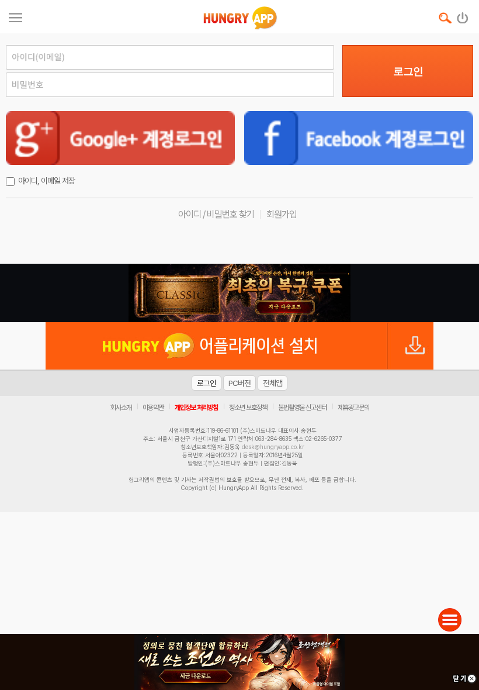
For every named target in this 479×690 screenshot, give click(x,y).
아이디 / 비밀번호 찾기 (216, 214)
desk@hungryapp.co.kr (273, 446)
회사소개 (120, 407)
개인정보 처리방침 (196, 407)
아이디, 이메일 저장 (46, 180)
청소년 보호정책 (248, 407)
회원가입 (281, 214)
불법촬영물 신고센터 (302, 407)
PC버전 (239, 383)
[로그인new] (463, 15)
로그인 (408, 71)
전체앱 (272, 383)
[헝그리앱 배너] (239, 293)
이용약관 (153, 407)
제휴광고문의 (353, 407)
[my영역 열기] (15, 16)
